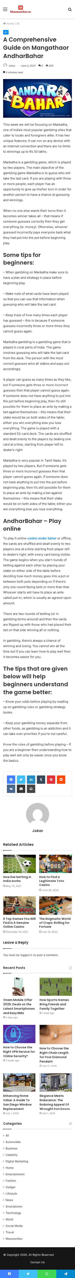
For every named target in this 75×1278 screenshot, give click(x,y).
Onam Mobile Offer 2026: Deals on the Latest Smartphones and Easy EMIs (19, 1006)
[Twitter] (21, 779)
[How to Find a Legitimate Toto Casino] (55, 864)
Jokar (12, 65)
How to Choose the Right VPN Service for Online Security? (19, 1051)
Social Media (14, 1225)
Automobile (13, 1142)
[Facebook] (11, 779)
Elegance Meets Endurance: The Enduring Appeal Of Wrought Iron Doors (55, 1102)
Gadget (10, 1187)
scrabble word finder (59, 1255)
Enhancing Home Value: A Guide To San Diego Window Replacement (17, 1102)
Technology (13, 1213)
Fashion (11, 1180)
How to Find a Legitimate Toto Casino (51, 881)
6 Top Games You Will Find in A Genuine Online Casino (19, 923)
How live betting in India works (17, 879)
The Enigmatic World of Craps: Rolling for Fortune (55, 923)
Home (10, 23)
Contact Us (37, 1262)
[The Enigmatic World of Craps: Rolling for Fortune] (55, 905)
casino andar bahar (41, 538)
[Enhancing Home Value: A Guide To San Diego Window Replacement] (19, 1082)
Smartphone (14, 1206)
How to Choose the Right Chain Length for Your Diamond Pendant (54, 1055)
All (18, 23)
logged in (26, 955)
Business (12, 1148)
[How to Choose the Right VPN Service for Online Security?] (19, 1034)
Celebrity (12, 1155)
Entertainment (15, 1174)
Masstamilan (14, 1238)
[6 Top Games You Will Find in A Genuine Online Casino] (19, 905)
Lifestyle (11, 1193)
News (9, 1200)
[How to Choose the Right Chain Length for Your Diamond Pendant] (56, 1034)
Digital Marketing (17, 1161)
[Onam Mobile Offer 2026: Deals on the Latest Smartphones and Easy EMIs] (19, 987)
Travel (10, 1232)
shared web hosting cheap (67, 1255)
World (9, 1219)
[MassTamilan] (20, 9)
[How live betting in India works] (19, 864)
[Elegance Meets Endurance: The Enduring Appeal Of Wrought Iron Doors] (56, 1082)
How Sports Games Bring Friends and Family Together (54, 1004)
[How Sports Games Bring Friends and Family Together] (56, 987)
